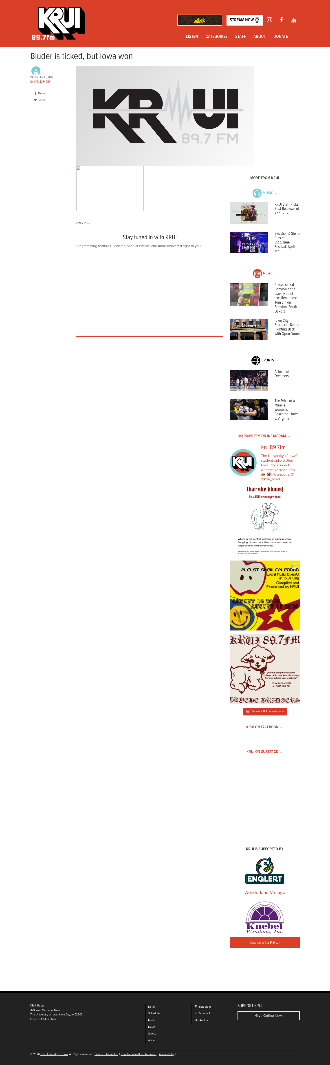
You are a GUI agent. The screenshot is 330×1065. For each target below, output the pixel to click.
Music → (270, 193)
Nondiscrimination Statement (138, 1054)
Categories (217, 37)
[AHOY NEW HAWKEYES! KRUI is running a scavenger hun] (265, 522)
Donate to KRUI (265, 942)
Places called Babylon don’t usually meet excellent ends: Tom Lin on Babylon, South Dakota (286, 298)
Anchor (203, 1020)
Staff (240, 37)
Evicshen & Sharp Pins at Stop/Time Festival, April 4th (287, 242)
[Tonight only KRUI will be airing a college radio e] (265, 669)
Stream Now (242, 20)
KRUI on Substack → (264, 751)
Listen (192, 37)
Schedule (154, 1013)
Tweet (41, 100)
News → (270, 273)
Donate (280, 37)
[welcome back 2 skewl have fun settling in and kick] (265, 595)
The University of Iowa (54, 1054)
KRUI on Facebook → (264, 727)
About (259, 37)
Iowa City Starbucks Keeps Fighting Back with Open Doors (287, 327)
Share (41, 93)
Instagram (204, 1006)
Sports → (270, 360)
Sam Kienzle (42, 82)
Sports (152, 1033)
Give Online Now (268, 1015)
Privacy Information (106, 1054)
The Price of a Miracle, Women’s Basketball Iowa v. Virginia (286, 409)
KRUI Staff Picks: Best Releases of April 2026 (287, 209)
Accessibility (166, 1054)
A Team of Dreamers (282, 374)
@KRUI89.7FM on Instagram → (264, 436)
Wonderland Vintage (264, 892)
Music (151, 1020)
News (151, 1027)
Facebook (204, 1013)
